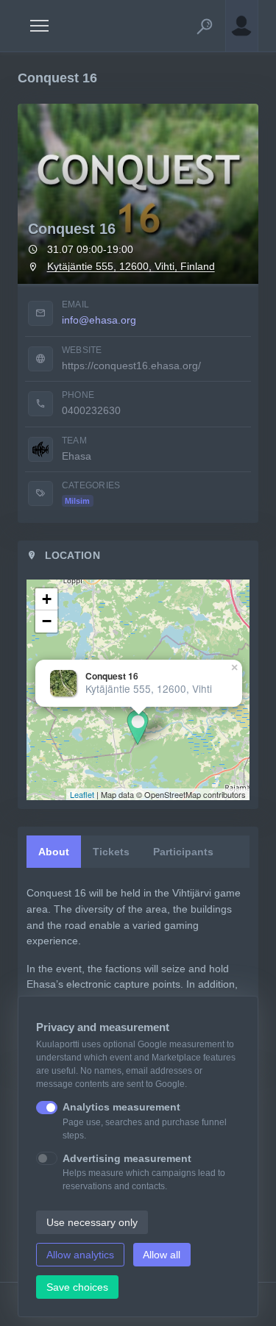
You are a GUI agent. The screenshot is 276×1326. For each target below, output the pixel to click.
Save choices (77, 1287)
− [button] (47, 621)
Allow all (161, 1255)
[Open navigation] (39, 26)
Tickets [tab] (111, 852)
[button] (204, 25)
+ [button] (47, 599)
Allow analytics (80, 1255)
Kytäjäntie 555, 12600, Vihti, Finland (131, 266)
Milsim (77, 500)
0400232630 (91, 410)
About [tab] (53, 852)
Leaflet (82, 794)
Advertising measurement (127, 1158)
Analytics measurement (121, 1107)
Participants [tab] (183, 852)
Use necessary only (92, 1222)
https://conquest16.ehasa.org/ (131, 365)
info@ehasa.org (99, 320)
